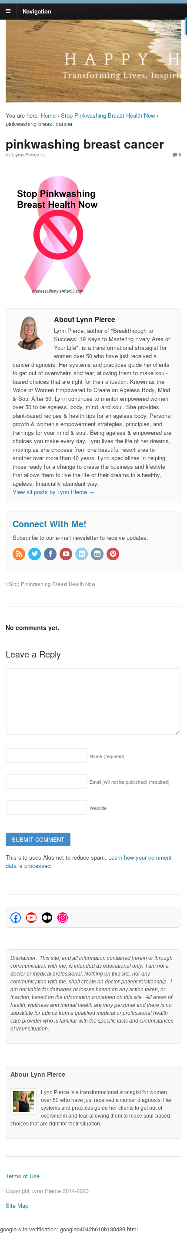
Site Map (17, 1205)
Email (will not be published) (130, 781)
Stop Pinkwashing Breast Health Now (108, 115)
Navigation (37, 11)
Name (107, 755)
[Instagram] (98, 554)
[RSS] (20, 554)
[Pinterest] (113, 554)
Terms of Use (23, 1176)
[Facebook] (51, 554)
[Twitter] (35, 554)
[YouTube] (66, 554)
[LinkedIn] (82, 554)
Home (48, 115)
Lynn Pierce (25, 154)
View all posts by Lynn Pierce (53, 492)
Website (98, 807)
